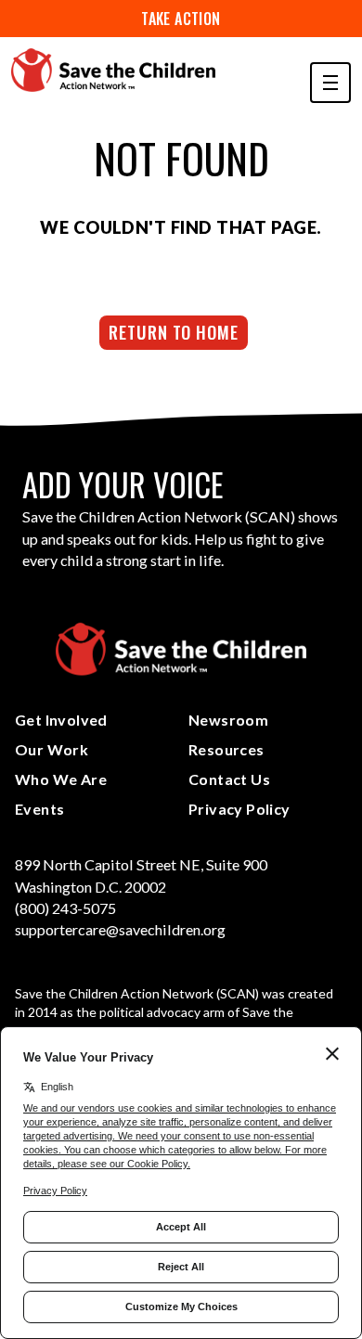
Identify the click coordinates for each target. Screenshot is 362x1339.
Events (39, 809)
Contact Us (229, 779)
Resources (226, 749)
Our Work (51, 749)
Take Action (180, 18)
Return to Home (174, 331)
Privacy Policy (239, 809)
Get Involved (61, 719)
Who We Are (61, 779)
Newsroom (228, 719)
